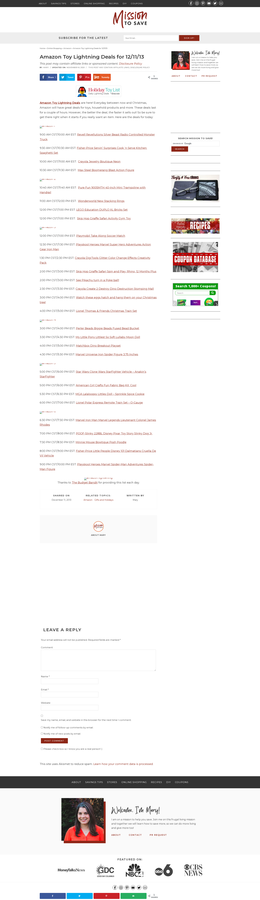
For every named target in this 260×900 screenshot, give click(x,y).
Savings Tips (58, 3)
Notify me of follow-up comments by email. (68, 727)
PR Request (209, 76)
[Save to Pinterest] (107, 896)
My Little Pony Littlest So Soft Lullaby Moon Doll (108, 337)
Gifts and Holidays (103, 500)
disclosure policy (140, 67)
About (43, 3)
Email (45, 689)
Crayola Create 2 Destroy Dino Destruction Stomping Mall (115, 288)
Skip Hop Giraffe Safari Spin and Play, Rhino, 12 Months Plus (116, 271)
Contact (191, 76)
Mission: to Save (130, 19)
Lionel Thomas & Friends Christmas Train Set (106, 311)
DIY (125, 3)
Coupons (137, 3)
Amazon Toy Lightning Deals (60, 103)
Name (45, 676)
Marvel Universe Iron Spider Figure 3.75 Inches (107, 354)
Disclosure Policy (130, 63)
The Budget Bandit (85, 482)
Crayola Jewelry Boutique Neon (99, 161)
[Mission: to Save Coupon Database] (195, 273)
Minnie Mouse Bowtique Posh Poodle (101, 442)
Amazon (88, 500)
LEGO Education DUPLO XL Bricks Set (102, 209)
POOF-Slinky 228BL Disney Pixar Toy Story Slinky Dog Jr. (114, 433)
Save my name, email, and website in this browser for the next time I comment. (86, 720)
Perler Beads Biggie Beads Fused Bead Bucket (107, 328)
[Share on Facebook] (53, 896)
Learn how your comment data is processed (123, 764)
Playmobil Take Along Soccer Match (100, 235)
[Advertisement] (98, 578)
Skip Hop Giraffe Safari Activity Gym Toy (104, 218)
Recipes (114, 3)
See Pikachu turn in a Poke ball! (97, 280)
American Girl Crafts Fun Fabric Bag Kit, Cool (106, 385)
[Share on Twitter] (80, 896)
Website (45, 702)
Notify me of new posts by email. (62, 733)
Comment (47, 647)
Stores (75, 3)
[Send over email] (134, 896)
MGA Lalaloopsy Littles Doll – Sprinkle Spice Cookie (110, 394)
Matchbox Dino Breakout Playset (98, 345)
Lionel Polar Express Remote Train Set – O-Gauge (109, 402)
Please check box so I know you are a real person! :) (72, 748)
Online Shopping (94, 3)
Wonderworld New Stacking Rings (101, 201)
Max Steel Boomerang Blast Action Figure (106, 170)
